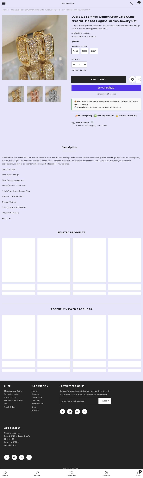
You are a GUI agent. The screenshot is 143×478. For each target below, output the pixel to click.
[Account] (131, 3)
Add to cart (99, 79)
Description (69, 147)
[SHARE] (138, 79)
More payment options (106, 94)
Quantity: (76, 59)
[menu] (3, 3)
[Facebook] (62, 411)
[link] (132, 79)
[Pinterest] (77, 411)
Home (4, 10)
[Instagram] (69, 411)
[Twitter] (84, 411)
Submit (105, 401)
